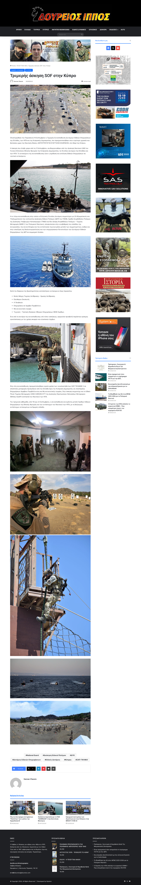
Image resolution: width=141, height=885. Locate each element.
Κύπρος (68, 760)
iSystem (49, 881)
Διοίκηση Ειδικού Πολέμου (55, 755)
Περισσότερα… (37, 852)
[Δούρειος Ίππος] (70, 13)
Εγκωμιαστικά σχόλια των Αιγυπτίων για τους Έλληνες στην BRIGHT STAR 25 (77, 819)
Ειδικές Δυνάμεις (53, 760)
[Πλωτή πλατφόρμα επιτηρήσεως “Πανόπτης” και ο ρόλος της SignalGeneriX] (22, 808)
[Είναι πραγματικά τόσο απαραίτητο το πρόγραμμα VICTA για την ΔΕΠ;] (101, 377)
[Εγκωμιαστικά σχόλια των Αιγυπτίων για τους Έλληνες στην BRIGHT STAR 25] (78, 808)
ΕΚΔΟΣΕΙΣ (113, 29)
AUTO (123, 29)
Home (13, 66)
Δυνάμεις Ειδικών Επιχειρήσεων (27, 760)
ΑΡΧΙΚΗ (19, 29)
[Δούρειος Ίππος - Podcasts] (50, 50)
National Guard (33, 755)
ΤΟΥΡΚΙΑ (36, 29)
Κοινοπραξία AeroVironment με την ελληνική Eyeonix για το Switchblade (119, 386)
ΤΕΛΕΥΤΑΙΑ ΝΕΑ (22, 66)
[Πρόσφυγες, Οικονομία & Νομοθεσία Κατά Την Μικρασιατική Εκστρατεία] (101, 367)
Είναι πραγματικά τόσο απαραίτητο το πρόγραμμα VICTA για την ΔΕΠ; (117, 376)
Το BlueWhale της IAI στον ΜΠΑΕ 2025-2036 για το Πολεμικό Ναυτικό (119, 396)
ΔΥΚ (73, 755)
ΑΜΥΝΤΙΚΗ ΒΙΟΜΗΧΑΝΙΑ (60, 29)
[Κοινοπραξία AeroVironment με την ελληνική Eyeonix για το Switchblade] (101, 387)
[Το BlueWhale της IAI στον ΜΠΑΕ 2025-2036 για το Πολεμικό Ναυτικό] (101, 397)
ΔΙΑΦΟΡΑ (103, 29)
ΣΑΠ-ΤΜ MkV (82, 760)
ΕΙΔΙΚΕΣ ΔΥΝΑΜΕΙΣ (79, 29)
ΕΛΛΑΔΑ (27, 29)
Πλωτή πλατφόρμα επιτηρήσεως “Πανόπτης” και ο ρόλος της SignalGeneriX (21, 819)
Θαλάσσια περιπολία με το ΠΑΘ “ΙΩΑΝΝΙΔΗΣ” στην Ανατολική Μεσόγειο (49, 819)
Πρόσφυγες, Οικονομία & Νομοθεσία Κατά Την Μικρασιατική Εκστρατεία (117, 366)
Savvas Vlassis (18, 81)
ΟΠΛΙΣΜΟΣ (93, 29)
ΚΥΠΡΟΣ (46, 29)
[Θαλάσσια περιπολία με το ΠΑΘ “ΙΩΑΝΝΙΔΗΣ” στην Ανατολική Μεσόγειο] (50, 808)
